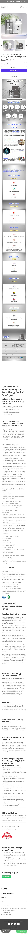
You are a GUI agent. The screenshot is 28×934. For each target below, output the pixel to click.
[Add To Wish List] (25, 63)
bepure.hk (13, 921)
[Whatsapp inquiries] (6, 876)
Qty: (2, 63)
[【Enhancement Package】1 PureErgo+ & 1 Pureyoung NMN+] (8, 45)
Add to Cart (14, 67)
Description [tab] (14, 76)
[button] (24, 933)
